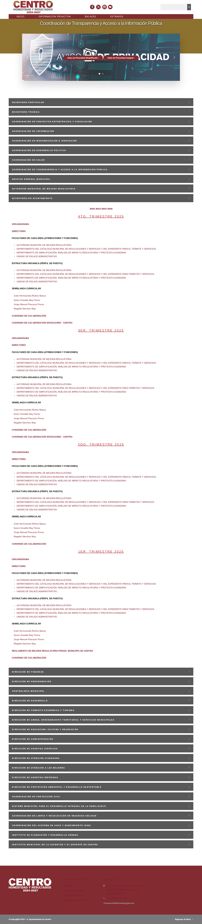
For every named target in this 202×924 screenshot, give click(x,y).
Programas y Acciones (76, 900)
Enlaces (90, 16)
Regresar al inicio (183, 919)
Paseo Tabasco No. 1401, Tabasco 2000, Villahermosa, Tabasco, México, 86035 (125, 890)
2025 (110, 208)
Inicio (20, 16)
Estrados (116, 16)
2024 (104, 208)
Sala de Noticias (72, 895)
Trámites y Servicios (75, 890)
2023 (98, 208)
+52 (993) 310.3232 (117, 898)
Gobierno (69, 886)
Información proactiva (55, 16)
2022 (92, 208)
